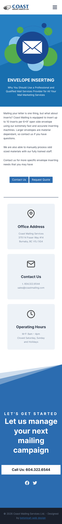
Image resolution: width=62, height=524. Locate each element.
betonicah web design (33, 517)
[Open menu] (55, 7)
